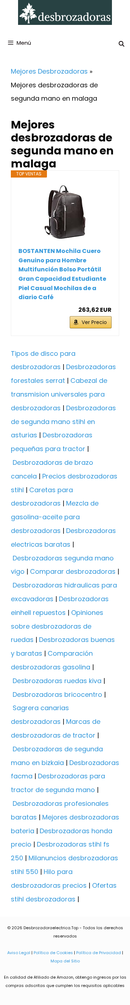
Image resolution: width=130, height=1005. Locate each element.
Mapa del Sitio (65, 961)
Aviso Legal (18, 953)
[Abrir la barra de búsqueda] (121, 44)
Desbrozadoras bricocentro (57, 694)
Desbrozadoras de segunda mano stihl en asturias (63, 421)
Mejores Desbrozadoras (49, 71)
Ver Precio (94, 322)
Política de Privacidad (98, 953)
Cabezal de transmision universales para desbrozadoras (59, 394)
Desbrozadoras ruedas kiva (57, 680)
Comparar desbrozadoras (73, 571)
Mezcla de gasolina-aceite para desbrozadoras (55, 517)
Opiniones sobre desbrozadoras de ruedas (57, 626)
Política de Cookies (53, 953)
